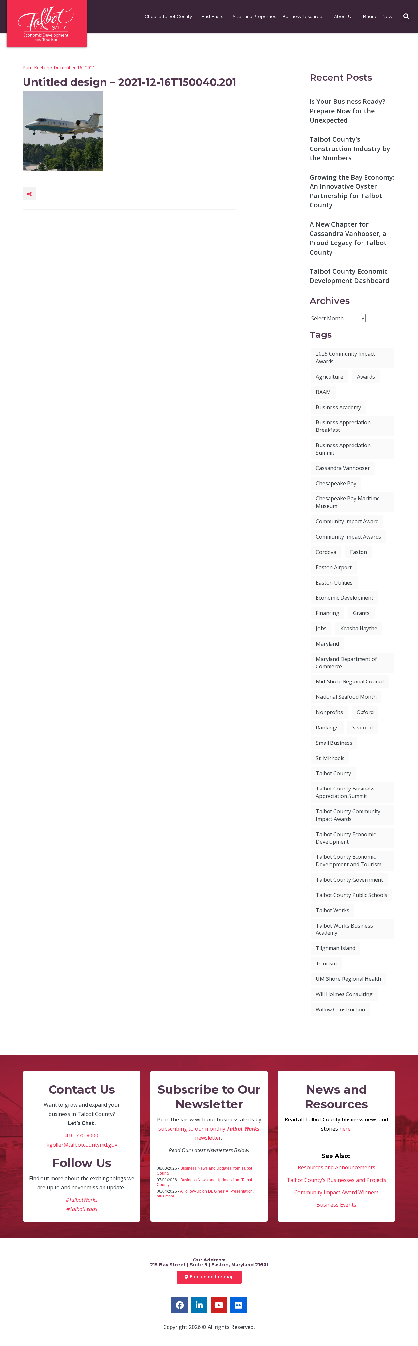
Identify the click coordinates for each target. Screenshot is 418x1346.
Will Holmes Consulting (344, 994)
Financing (327, 613)
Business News (378, 16)
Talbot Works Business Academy (344, 929)
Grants (361, 613)
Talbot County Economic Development (346, 838)
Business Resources (303, 16)
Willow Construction (340, 1009)
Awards (366, 376)
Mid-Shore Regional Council (350, 681)
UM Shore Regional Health (348, 978)
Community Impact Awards (348, 536)
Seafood (362, 727)
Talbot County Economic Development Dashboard (350, 276)
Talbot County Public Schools (351, 895)
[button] (406, 16)
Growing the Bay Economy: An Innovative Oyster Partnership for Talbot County (352, 191)
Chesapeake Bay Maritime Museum (348, 502)
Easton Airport (334, 567)
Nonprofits (329, 712)
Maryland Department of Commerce (346, 662)
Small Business (334, 742)
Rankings (327, 727)
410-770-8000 (81, 1135)
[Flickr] (238, 1305)
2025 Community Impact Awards (345, 357)
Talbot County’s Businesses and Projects (336, 1179)
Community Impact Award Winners (336, 1192)
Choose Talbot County (168, 16)
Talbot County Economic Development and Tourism (348, 860)
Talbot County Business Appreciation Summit (345, 792)
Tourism (326, 963)
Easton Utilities (334, 582)
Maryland (327, 643)
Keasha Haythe (358, 628)
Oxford (365, 712)
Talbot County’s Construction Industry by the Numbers (350, 148)
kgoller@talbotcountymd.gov (81, 1144)
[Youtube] (219, 1305)
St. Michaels (330, 758)
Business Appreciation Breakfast (343, 426)
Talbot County (333, 773)
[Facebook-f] (179, 1305)
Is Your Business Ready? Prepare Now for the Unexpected (347, 110)
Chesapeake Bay (336, 483)
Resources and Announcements (336, 1167)
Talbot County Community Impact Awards (348, 815)
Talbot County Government (349, 879)
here (345, 1128)
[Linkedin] (199, 1305)
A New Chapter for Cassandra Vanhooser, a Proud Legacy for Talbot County (348, 238)
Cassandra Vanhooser (343, 468)
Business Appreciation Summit (343, 449)
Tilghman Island (335, 948)
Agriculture (329, 376)
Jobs (321, 628)
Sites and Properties (254, 16)
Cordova (326, 552)
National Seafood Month (346, 696)
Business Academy (338, 407)
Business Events (336, 1204)
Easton (358, 552)
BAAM (323, 392)
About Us (343, 16)
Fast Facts (212, 16)
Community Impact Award (347, 521)
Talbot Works (332, 910)
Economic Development (344, 597)
